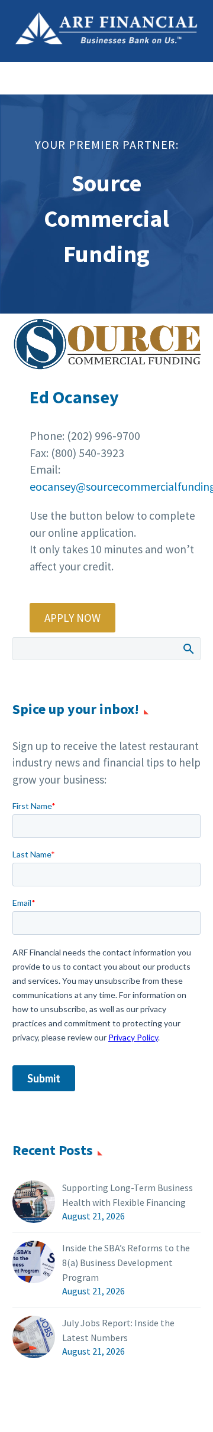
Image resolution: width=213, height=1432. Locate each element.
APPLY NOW (72, 618)
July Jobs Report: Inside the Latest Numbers (118, 1330)
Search (188, 648)
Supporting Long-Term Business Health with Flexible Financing (127, 1195)
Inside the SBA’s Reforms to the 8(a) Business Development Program (126, 1262)
